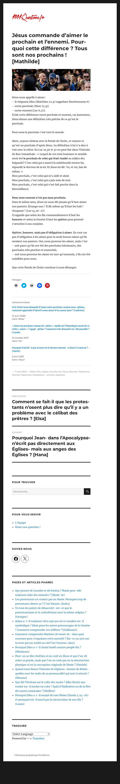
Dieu (38, 371)
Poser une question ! (27, 527)
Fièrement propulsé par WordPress (32, 755)
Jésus (65, 371)
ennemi (51, 375)
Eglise (45, 371)
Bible (32, 371)
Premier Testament (22, 375)
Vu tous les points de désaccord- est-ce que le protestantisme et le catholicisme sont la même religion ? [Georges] (50, 612)
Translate (39, 738)
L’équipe (20, 522)
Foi (59, 371)
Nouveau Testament (79, 371)
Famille (53, 371)
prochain (60, 375)
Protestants (38, 375)
